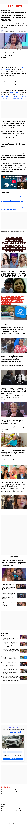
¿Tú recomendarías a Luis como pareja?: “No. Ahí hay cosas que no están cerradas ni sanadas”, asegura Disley (14, 563)
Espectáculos (5, 10)
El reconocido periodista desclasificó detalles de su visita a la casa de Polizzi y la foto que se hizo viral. (14, 459)
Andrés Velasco (5, 96)
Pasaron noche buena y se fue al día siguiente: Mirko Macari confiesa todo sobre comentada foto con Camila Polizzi (13, 453)
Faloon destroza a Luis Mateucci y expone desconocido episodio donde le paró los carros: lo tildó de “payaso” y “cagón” (11, 651)
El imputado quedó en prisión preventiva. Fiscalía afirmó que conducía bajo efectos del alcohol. (13, 365)
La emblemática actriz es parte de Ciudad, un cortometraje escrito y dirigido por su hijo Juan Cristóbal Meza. (13, 427)
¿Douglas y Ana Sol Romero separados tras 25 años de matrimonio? (8, 604)
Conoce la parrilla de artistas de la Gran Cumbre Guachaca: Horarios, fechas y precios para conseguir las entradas (11, 671)
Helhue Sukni (13, 231)
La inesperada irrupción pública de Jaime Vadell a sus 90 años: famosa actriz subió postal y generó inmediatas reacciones (11, 664)
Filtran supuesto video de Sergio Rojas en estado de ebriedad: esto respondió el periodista (12, 329)
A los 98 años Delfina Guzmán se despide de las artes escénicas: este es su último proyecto (13, 422)
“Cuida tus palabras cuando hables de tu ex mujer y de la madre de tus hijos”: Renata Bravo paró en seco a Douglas (8, 587)
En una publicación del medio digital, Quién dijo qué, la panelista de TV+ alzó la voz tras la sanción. (13, 397)
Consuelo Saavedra (20, 231)
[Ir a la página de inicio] (15, 6)
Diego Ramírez (10, 31)
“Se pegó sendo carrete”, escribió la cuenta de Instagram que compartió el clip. (13, 334)
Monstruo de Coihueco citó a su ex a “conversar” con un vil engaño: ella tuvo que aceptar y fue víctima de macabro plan (13, 274)
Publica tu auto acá (14, 732)
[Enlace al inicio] (14, 557)
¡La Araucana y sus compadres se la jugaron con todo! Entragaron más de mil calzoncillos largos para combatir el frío (9, 596)
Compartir (4, 52)
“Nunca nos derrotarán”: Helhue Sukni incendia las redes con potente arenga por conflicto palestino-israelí (13, 207)
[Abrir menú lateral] (2, 6)
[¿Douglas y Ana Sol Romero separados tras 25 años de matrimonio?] (21, 604)
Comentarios (12, 52)
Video (8, 231)
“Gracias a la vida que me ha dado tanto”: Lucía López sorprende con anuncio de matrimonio (13, 484)
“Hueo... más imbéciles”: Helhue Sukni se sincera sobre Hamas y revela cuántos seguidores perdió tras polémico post (13, 199)
